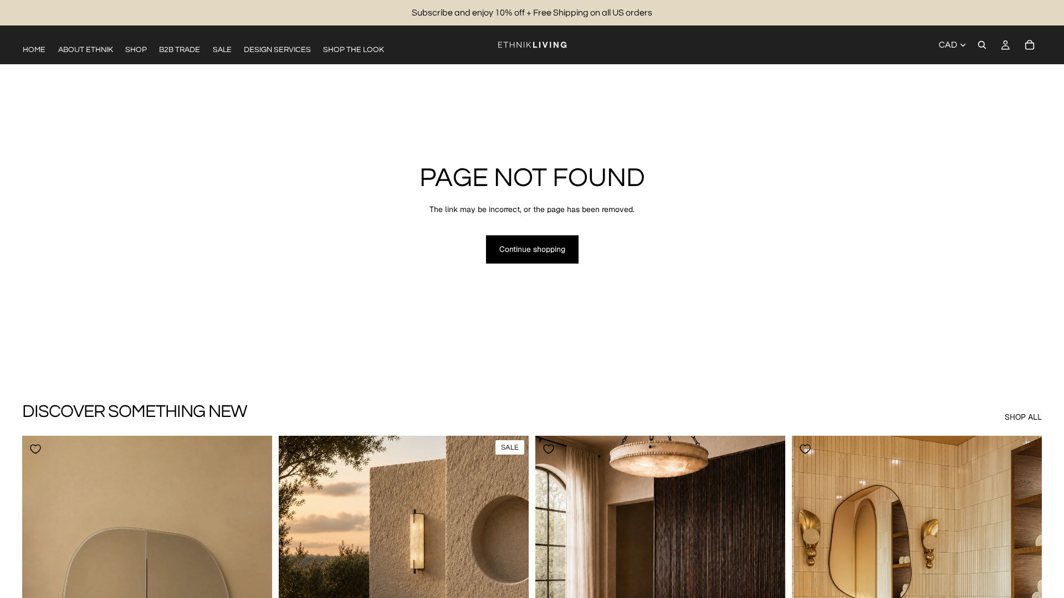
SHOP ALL (1023, 417)
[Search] (982, 45)
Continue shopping (532, 249)
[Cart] (1029, 45)
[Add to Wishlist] (35, 449)
